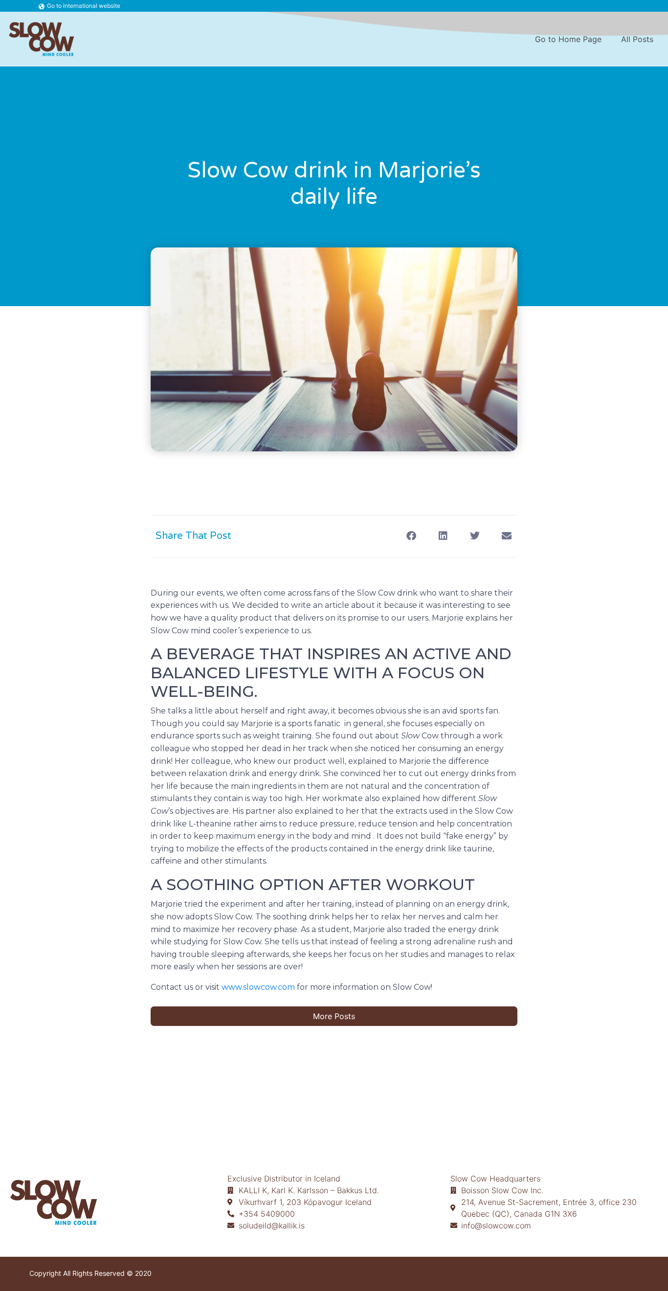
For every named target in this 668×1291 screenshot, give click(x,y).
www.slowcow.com (258, 987)
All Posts (637, 39)
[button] (411, 536)
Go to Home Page (568, 39)
